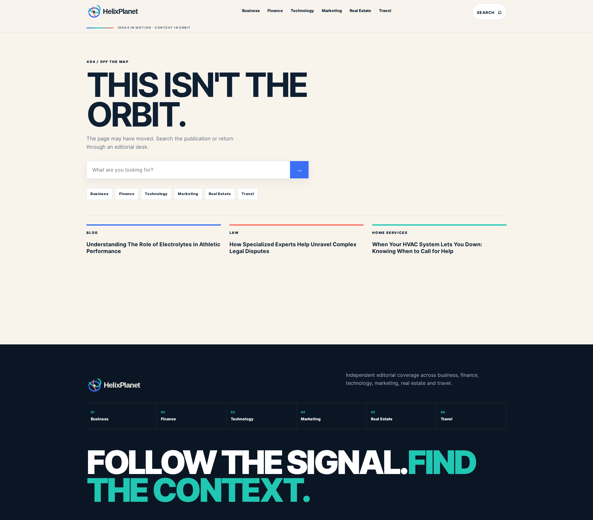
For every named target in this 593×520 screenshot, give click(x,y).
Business (251, 10)
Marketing (332, 10)
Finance (275, 10)
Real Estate (360, 10)
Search (489, 11)
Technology (302, 10)
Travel (385, 10)
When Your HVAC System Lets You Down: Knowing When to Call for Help (427, 247)
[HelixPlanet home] (125, 11)
